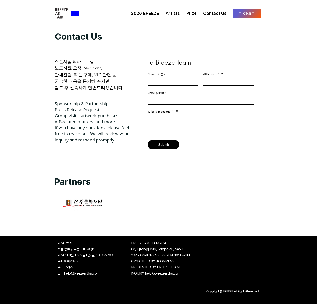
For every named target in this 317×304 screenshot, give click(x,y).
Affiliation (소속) (213, 74)
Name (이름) (157, 74)
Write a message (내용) (164, 111)
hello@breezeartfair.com (81, 273)
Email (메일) (157, 93)
